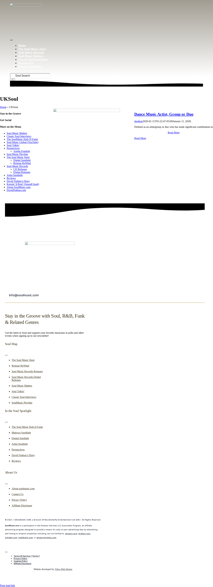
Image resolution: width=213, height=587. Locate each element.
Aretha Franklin (21, 151)
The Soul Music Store (18, 157)
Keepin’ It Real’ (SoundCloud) (23, 184)
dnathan (138, 121)
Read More (174, 132)
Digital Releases (21, 172)
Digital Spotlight (22, 160)
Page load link (7, 585)
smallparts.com (25, 537)
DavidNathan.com (16, 190)
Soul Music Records (17, 166)
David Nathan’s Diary (18, 181)
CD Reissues (20, 169)
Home (3, 107)
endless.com (84, 533)
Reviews (11, 178)
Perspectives (13, 148)
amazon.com (71, 533)
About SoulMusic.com (18, 187)
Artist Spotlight (15, 175)
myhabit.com (11, 537)
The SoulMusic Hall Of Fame (22, 139)
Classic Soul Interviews (19, 136)
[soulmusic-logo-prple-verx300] (26, 5)
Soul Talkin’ (13, 145)
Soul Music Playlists (17, 154)
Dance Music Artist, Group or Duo (163, 114)
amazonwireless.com (46, 537)
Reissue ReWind (22, 163)
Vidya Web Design (63, 569)
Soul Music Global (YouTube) (22, 142)
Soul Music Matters (17, 133)
